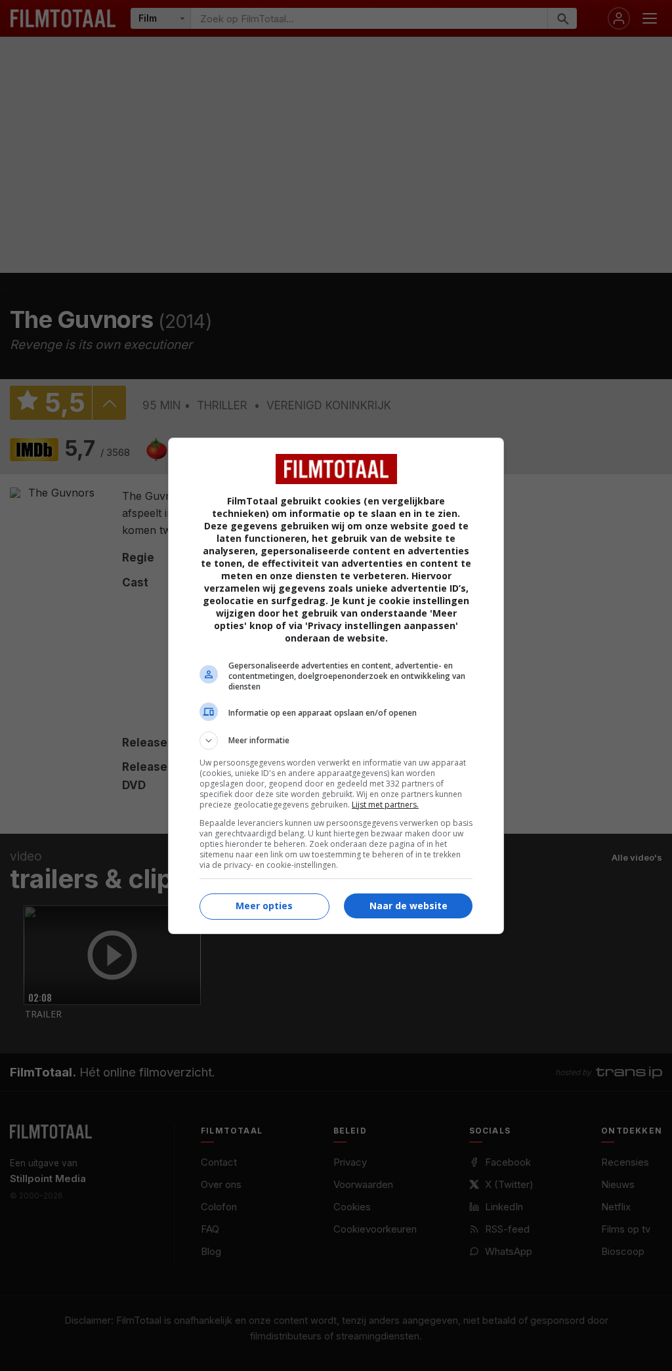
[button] (336, 740)
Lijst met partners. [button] (385, 804)
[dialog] (336, 686)
